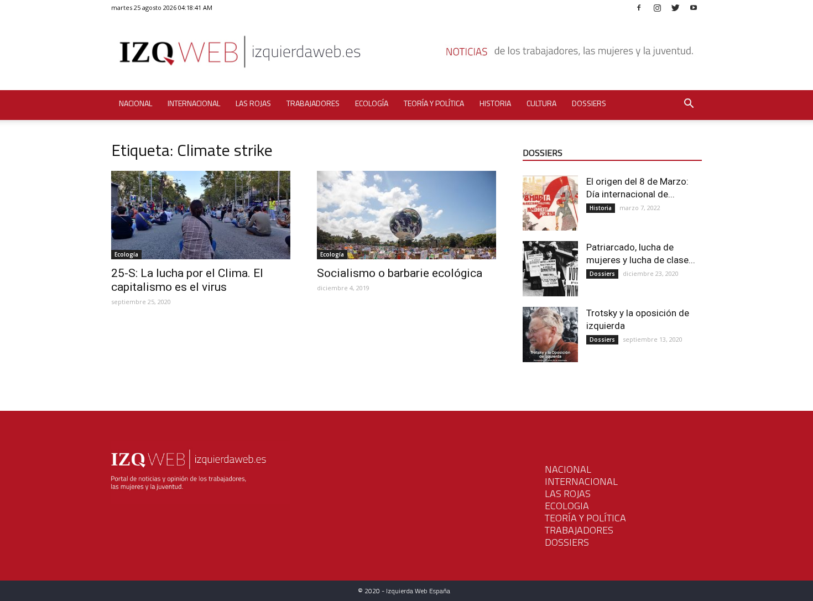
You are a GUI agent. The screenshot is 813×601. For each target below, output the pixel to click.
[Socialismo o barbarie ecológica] (406, 215)
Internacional (194, 103)
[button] (688, 105)
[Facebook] (638, 7)
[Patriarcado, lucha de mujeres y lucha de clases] (550, 268)
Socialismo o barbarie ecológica (399, 273)
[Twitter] (675, 7)
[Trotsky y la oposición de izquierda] (550, 334)
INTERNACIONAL (581, 481)
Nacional (135, 103)
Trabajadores (313, 103)
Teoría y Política (434, 103)
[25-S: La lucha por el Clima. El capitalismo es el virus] (200, 215)
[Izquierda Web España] (406, 55)
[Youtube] (693, 7)
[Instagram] (657, 7)
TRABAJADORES (579, 529)
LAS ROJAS (568, 493)
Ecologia (567, 505)
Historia (495, 103)
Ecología (371, 103)
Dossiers (589, 103)
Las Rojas (253, 103)
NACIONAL (568, 469)
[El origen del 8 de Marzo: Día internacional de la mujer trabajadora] (550, 203)
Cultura (541, 103)
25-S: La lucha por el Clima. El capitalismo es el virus (187, 280)
